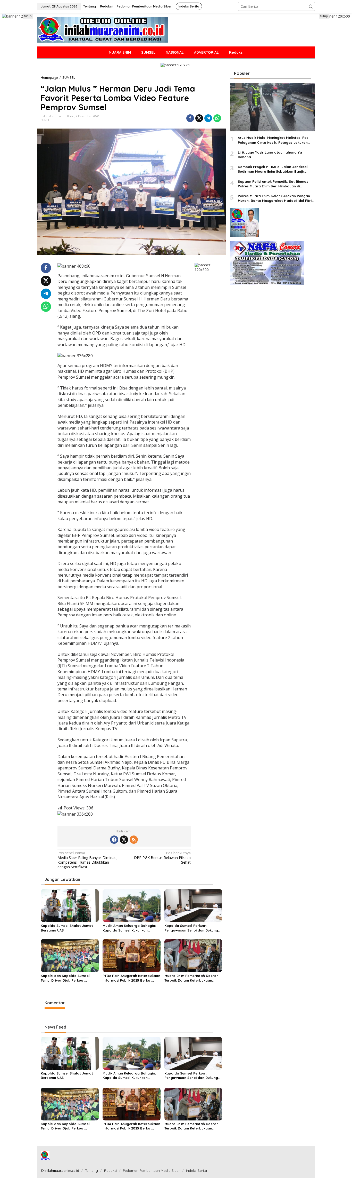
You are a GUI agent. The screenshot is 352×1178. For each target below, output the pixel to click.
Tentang (91, 1170)
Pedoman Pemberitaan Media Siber (151, 1170)
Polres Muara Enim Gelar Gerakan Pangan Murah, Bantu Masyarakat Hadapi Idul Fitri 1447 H (275, 198)
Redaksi (110, 1170)
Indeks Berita (196, 1170)
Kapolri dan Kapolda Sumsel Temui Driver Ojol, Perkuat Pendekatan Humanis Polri (65, 978)
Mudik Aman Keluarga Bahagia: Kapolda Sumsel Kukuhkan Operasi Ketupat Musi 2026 (129, 928)
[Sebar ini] (190, 118)
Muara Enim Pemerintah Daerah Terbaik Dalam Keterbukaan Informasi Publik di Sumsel (191, 978)
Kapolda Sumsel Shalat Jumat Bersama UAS (67, 928)
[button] (310, 6)
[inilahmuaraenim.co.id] (102, 29)
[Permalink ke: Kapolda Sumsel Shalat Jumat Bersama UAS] (70, 905)
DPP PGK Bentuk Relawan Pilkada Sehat (162, 858)
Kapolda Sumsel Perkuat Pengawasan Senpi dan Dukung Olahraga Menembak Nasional (191, 928)
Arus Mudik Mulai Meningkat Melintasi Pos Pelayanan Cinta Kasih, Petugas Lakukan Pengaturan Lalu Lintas (273, 140)
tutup (28, 16)
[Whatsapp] (217, 118)
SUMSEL (46, 120)
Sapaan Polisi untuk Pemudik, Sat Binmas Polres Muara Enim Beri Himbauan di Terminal (273, 183)
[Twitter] (124, 839)
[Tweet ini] (199, 118)
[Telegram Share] (208, 118)
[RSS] (134, 839)
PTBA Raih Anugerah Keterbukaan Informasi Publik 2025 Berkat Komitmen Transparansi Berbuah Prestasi (131, 978)
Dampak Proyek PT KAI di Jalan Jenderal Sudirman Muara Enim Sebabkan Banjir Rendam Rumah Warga (273, 169)
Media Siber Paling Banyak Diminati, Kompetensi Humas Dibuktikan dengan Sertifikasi (87, 860)
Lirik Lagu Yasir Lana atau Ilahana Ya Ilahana (270, 154)
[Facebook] (114, 839)
